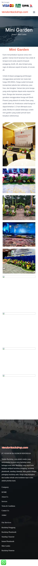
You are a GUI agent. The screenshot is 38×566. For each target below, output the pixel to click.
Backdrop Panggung (8, 527)
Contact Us (5, 510)
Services (4, 501)
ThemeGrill (18, 563)
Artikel (4, 515)
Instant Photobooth (8, 541)
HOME (4, 492)
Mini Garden (6, 546)
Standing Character (8, 537)
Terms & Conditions (8, 506)
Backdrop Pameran (8, 550)
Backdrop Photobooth (9, 532)
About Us (5, 497)
